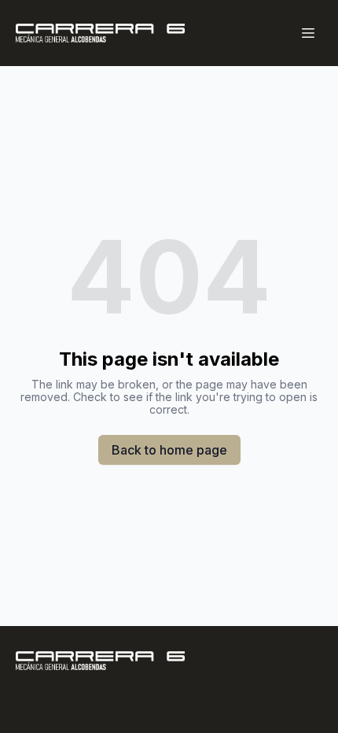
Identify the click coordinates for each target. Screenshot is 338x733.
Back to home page (169, 450)
